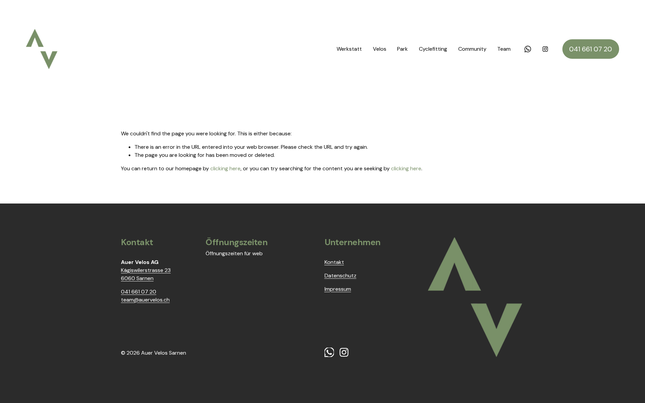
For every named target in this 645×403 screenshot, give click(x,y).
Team (504, 48)
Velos (379, 48)
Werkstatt (349, 48)
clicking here (225, 168)
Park (402, 48)
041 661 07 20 (590, 49)
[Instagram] (545, 49)
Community (472, 48)
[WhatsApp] (527, 49)
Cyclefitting (433, 48)
